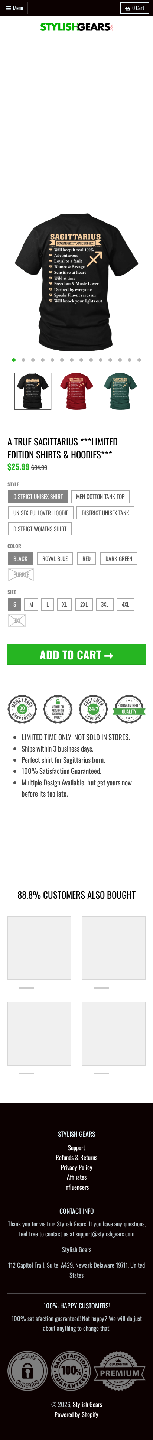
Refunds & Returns (76, 1157)
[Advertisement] (76, 117)
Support (76, 1147)
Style (13, 484)
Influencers (76, 1186)
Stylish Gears (87, 1404)
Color (14, 545)
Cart (138, 8)
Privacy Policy (76, 1167)
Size (11, 592)
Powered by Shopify (76, 1414)
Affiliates (77, 1176)
